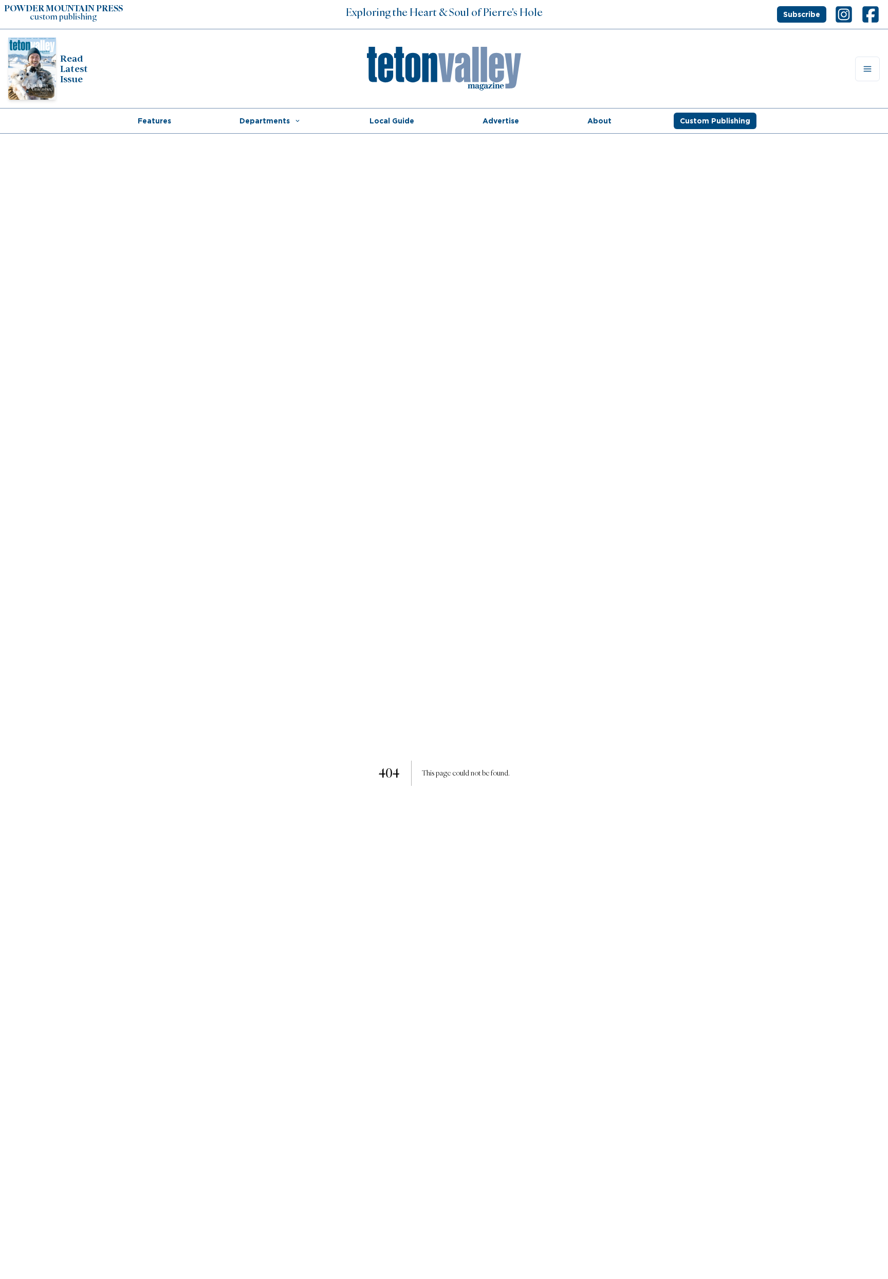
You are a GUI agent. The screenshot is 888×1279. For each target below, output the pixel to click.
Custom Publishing (715, 121)
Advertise (501, 121)
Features (154, 121)
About (599, 121)
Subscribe (801, 14)
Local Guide (391, 121)
